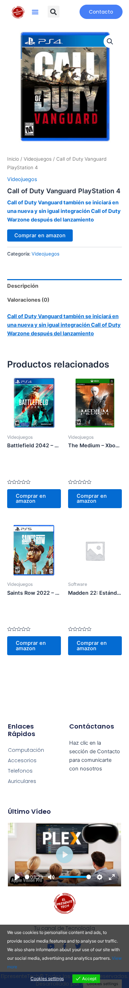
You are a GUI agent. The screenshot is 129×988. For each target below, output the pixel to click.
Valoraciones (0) (28, 300)
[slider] (27, 876)
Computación (26, 750)
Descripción (22, 286)
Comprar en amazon (40, 235)
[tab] (64, 286)
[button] (35, 11)
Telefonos (20, 770)
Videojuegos (38, 159)
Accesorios (22, 760)
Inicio (13, 159)
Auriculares (22, 781)
